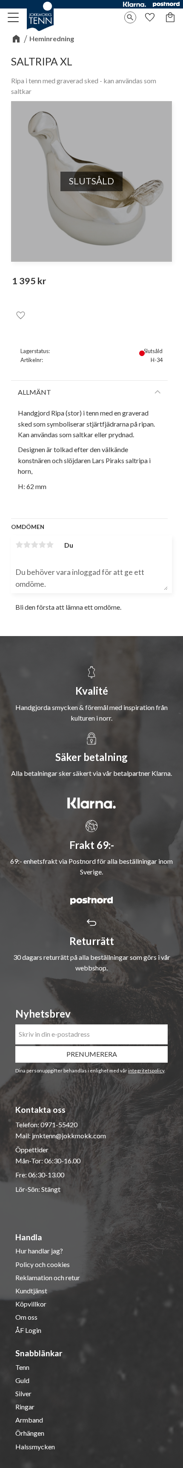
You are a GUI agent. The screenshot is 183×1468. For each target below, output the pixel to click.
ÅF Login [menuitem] (28, 1330)
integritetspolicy (146, 1070)
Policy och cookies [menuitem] (42, 1264)
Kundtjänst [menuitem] (31, 1291)
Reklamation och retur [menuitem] (47, 1277)
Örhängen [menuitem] (29, 1433)
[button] (13, 17)
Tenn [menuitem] (22, 1367)
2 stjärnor (27, 545)
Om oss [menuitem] (26, 1317)
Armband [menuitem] (29, 1420)
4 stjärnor (42, 545)
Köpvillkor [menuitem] (30, 1304)
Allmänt (34, 392)
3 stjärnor (34, 545)
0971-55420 (58, 1124)
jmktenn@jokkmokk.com (69, 1135)
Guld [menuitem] (22, 1380)
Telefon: (27, 1124)
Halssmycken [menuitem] (35, 1447)
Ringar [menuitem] (24, 1407)
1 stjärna (19, 545)
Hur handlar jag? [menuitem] (39, 1251)
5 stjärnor (50, 545)
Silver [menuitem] (23, 1393)
